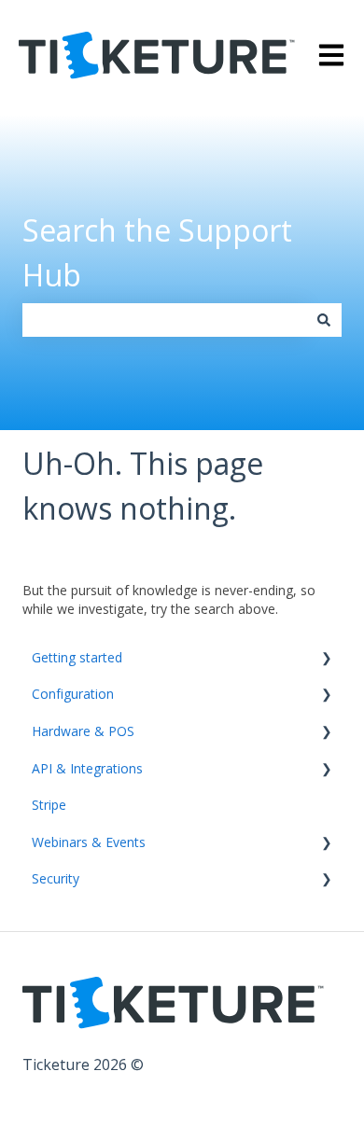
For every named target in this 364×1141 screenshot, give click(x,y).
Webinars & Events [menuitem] (89, 842)
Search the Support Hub (157, 252)
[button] (327, 660)
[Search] (324, 320)
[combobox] (164, 320)
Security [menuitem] (55, 878)
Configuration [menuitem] (73, 694)
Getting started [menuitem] (77, 657)
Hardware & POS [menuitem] (83, 731)
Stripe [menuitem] (49, 805)
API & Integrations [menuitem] (87, 768)
